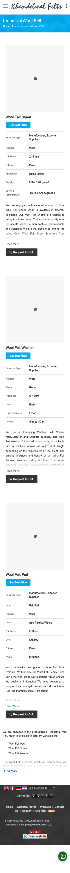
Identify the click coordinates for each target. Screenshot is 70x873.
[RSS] (51, 810)
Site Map (40, 810)
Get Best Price (18, 125)
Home (6, 26)
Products (17, 26)
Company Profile (26, 806)
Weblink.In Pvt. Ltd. (42, 824)
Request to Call (23, 252)
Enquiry (26, 810)
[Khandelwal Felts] (37, 6)
